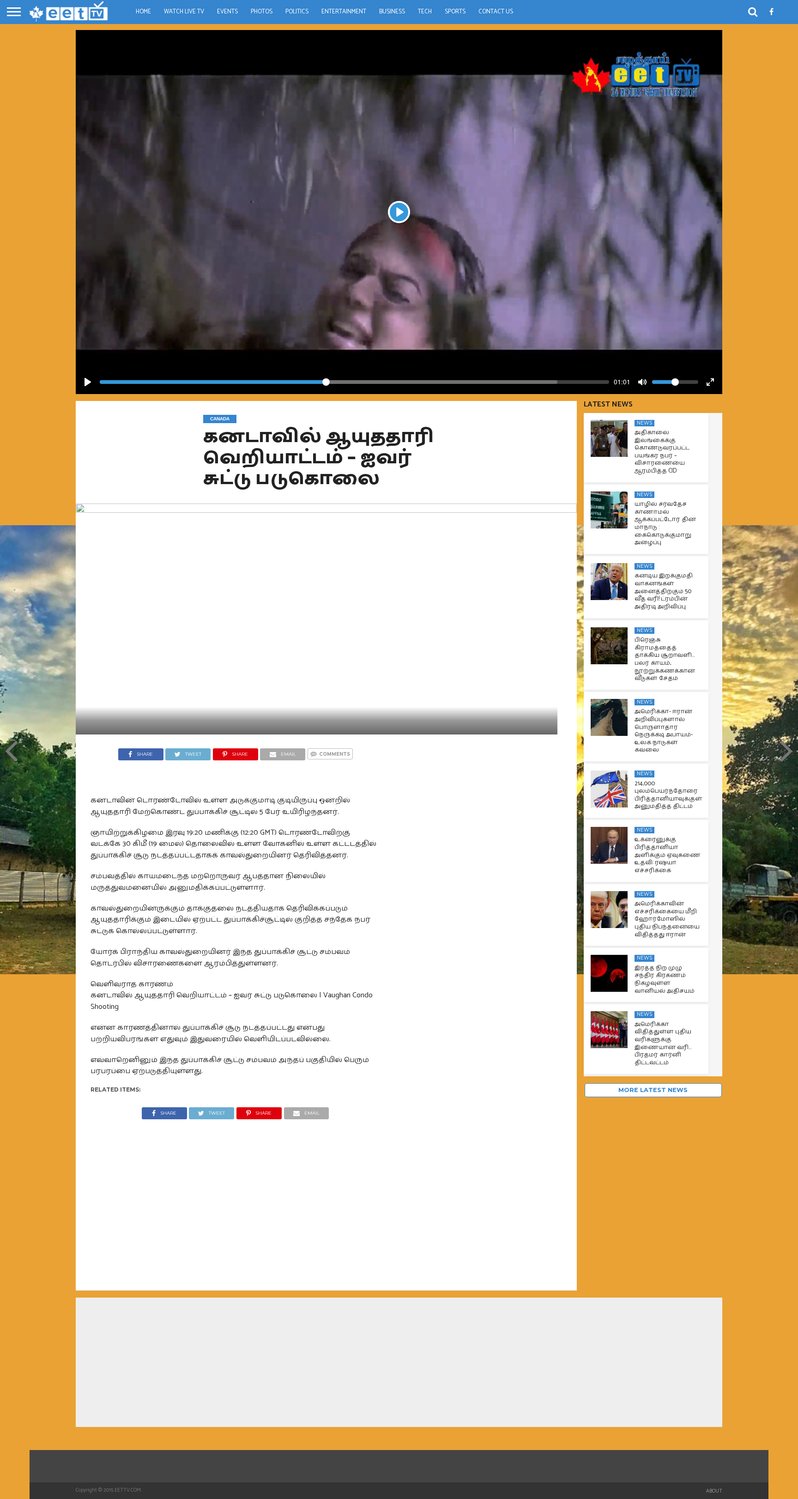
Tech (425, 12)
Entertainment (343, 12)
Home (143, 12)
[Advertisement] (236, 1197)
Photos (261, 12)
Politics (296, 12)
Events (227, 12)
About (714, 1491)
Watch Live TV (184, 12)
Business (392, 12)
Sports (455, 12)
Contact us (495, 12)
